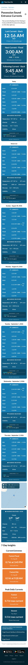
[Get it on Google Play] (19, 651)
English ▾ (14, 658)
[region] (14, 495)
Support (21, 655)
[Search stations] (21, 2)
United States (4, 7)
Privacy (11, 655)
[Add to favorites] (25, 14)
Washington (11, 7)
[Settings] (25, 2)
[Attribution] (25, 507)
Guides (6, 655)
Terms (16, 655)
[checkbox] (10, 485)
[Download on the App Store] (8, 651)
